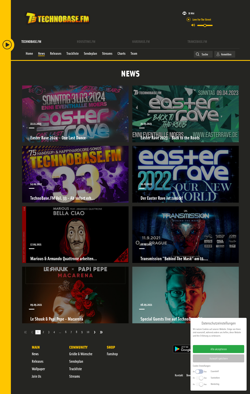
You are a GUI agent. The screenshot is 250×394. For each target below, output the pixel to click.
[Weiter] (94, 332)
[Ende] (101, 332)
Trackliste (75, 368)
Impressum (208, 340)
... (60, 332)
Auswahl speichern (219, 358)
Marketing (215, 383)
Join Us (36, 376)
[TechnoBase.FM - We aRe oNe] (57, 26)
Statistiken (215, 377)
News (35, 354)
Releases (37, 361)
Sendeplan (76, 361)
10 (88, 332)
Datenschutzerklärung (224, 340)
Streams (74, 376)
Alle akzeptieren (219, 349)
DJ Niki (191, 13)
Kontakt (179, 375)
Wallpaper (38, 368)
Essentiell (215, 371)
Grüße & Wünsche (80, 354)
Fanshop (112, 354)
